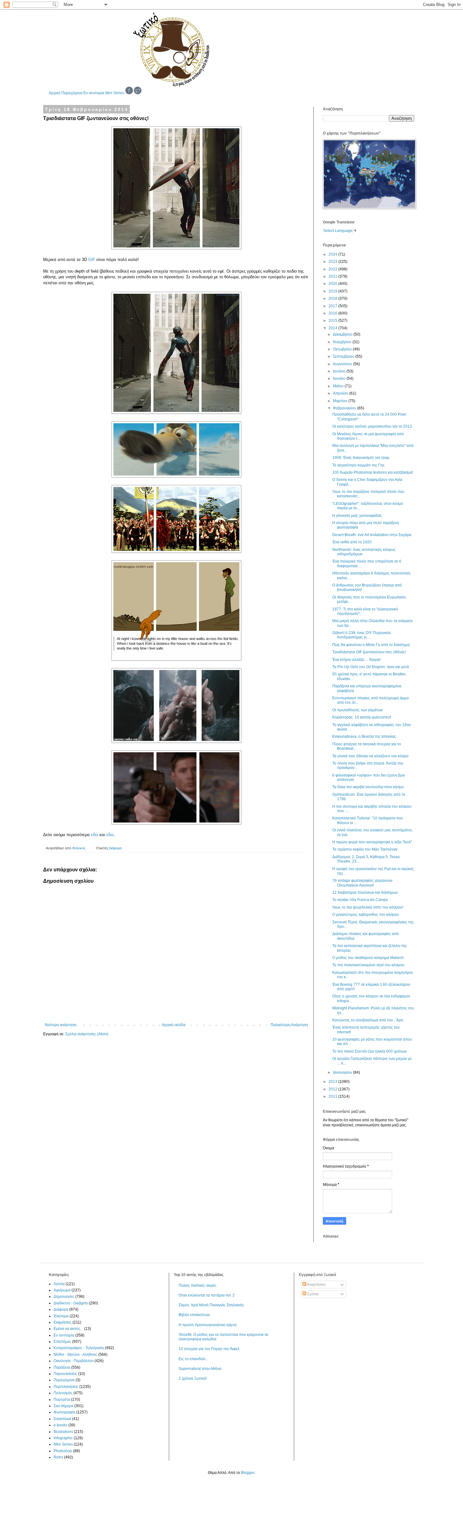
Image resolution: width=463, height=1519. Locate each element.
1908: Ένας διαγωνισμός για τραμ (360, 457)
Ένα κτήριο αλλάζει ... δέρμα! (356, 659)
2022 (333, 269)
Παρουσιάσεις (65, 1374)
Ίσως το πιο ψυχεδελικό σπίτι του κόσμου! (367, 907)
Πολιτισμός (63, 1393)
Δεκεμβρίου (343, 334)
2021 (333, 276)
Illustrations (63, 1431)
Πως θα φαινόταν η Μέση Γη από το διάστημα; (371, 645)
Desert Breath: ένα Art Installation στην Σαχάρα (371, 535)
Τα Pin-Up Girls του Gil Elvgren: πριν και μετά (370, 667)
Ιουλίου (339, 371)
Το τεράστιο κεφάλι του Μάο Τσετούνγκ (364, 849)
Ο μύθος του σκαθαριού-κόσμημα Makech (368, 958)
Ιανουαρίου (343, 1072)
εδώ (94, 834)
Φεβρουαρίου (345, 408)
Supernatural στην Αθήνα (200, 1368)
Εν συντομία (93, 93)
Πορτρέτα (62, 1399)
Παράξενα (62, 1367)
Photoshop (63, 1451)
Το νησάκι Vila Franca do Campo (360, 900)
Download (62, 1419)
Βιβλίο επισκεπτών (194, 1315)
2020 (333, 283)
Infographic (63, 1438)
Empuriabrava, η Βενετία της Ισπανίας (364, 736)
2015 (333, 320)
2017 (333, 306)
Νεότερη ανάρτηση (61, 1025)
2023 (333, 261)
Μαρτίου (340, 401)
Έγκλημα (61, 1316)
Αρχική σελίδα (174, 1025)
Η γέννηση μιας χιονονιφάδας (357, 515)
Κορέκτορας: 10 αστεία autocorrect (361, 717)
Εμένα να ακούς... (68, 1328)
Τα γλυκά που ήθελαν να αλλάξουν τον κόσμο (370, 756)
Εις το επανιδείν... (193, 1359)
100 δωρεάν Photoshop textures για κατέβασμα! (372, 472)
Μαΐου (339, 386)
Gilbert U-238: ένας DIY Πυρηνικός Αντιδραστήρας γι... (361, 635)
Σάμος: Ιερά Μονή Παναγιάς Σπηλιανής (211, 1305)
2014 (333, 328)
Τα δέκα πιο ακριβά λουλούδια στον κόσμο (368, 787)
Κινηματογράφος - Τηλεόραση (79, 1348)
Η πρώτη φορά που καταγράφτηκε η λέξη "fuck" (372, 842)
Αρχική (54, 93)
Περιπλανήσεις (66, 1386)
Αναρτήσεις (316, 1284)
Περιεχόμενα (72, 93)
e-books (60, 1425)
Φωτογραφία (64, 1412)
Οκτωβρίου (343, 349)
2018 (333, 298)
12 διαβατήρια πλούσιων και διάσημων (365, 892)
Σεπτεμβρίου (344, 356)
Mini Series (114, 93)
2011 (333, 1096)
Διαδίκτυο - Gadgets (71, 1303)
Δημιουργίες (64, 1296)
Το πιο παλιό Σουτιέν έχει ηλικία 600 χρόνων (369, 1051)
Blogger (247, 1472)
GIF (91, 259)
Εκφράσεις (62, 1322)
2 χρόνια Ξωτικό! (193, 1378)
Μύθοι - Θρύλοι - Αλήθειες (75, 1354)
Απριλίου (341, 393)
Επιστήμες (62, 1341)
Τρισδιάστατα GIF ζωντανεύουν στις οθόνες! (369, 652)
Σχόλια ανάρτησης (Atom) (86, 1034)
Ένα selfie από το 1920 (352, 542)
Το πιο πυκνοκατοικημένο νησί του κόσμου (368, 965)
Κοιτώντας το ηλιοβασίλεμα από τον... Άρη (367, 1020)
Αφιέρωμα (62, 1290)
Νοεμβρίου (342, 342)
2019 (333, 291)
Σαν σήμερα (63, 1406)
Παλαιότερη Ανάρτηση (289, 1025)
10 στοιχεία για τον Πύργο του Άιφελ (209, 1349)
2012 (333, 1089)
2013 (333, 1081)
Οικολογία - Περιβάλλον (74, 1361)
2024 (333, 254)
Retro (58, 1457)
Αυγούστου (343, 364)
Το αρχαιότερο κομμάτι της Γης (358, 465)
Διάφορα (115, 848)
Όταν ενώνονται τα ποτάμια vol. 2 (207, 1295)
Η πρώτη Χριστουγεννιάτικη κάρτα (208, 1325)
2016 (333, 313)
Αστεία (59, 1284)
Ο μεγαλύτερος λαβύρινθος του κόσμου (365, 914)
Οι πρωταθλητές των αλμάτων (357, 710)
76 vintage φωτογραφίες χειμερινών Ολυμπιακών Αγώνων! (362, 882)
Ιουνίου (339, 378)
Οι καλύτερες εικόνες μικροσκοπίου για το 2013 (372, 426)
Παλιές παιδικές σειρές (197, 1285)
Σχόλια (312, 1294)
